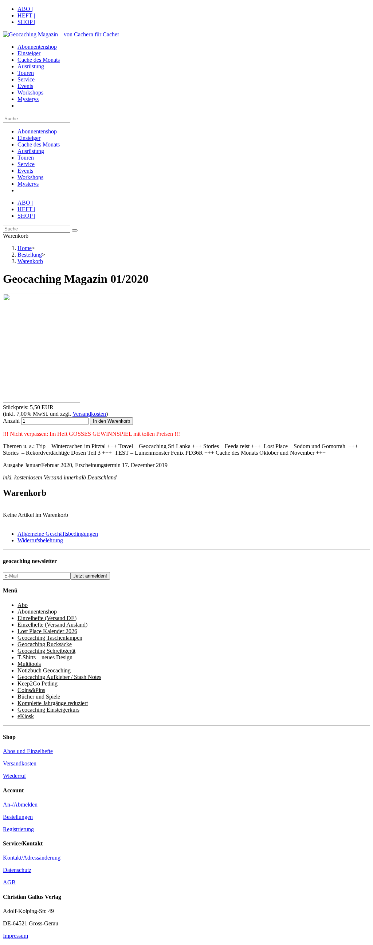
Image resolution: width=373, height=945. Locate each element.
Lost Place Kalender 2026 (47, 631)
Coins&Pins (31, 690)
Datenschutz (17, 870)
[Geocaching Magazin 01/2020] (41, 401)
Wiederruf (14, 776)
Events (25, 171)
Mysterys (28, 184)
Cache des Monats (38, 144)
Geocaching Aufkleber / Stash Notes (59, 677)
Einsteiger (28, 138)
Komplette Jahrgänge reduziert (52, 703)
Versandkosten (89, 414)
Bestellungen (18, 817)
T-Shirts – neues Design (44, 657)
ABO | (25, 9)
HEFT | (26, 15)
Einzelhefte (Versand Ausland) (52, 625)
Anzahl (11, 421)
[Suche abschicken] (75, 230)
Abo (22, 605)
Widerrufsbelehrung (40, 540)
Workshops (30, 177)
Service (26, 164)
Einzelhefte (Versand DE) (46, 618)
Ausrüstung (30, 151)
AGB (9, 882)
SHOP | (26, 22)
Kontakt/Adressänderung (31, 857)
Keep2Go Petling (37, 683)
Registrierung (18, 829)
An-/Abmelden (20, 804)
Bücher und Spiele (38, 696)
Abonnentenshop (37, 131)
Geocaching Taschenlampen (49, 638)
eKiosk (25, 716)
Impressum (15, 936)
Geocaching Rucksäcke (44, 644)
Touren (25, 157)
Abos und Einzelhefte (28, 751)
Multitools (29, 664)
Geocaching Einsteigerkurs (48, 710)
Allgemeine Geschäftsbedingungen (57, 534)
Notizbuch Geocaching (44, 670)
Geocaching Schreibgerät (46, 651)
